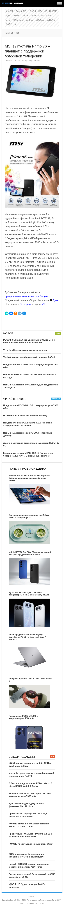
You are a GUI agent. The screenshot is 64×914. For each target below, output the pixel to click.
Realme (42, 11)
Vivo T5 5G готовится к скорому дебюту (25, 350)
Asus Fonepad (23, 128)
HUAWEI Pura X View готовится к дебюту (25, 415)
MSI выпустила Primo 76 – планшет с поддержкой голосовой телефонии (27, 51)
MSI (17, 33)
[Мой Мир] (24, 313)
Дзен (55, 300)
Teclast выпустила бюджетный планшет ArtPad (29, 357)
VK (43, 304)
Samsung (21, 11)
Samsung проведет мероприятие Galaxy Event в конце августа (29, 516)
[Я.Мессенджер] (7, 313)
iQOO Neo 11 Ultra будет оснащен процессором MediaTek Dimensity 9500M (29, 593)
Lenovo (51, 20)
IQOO (8, 15)
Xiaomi (9, 11)
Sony (41, 15)
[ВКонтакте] (11, 313)
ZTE (8, 20)
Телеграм (25, 304)
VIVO (33, 15)
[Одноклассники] (15, 313)
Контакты (31, 897)
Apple (29, 20)
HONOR (32, 11)
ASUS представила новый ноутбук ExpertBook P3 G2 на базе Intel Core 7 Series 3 (27, 637)
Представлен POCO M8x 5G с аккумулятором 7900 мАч (23, 717)
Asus (25, 15)
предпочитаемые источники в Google (26, 296)
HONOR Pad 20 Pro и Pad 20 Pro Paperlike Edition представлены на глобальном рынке (29, 478)
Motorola (18, 20)
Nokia (17, 15)
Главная (9, 33)
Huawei (53, 11)
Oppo (49, 15)
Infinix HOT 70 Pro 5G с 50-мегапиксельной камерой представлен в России (30, 553)
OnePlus (11, 24)
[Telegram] (20, 313)
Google (40, 20)
